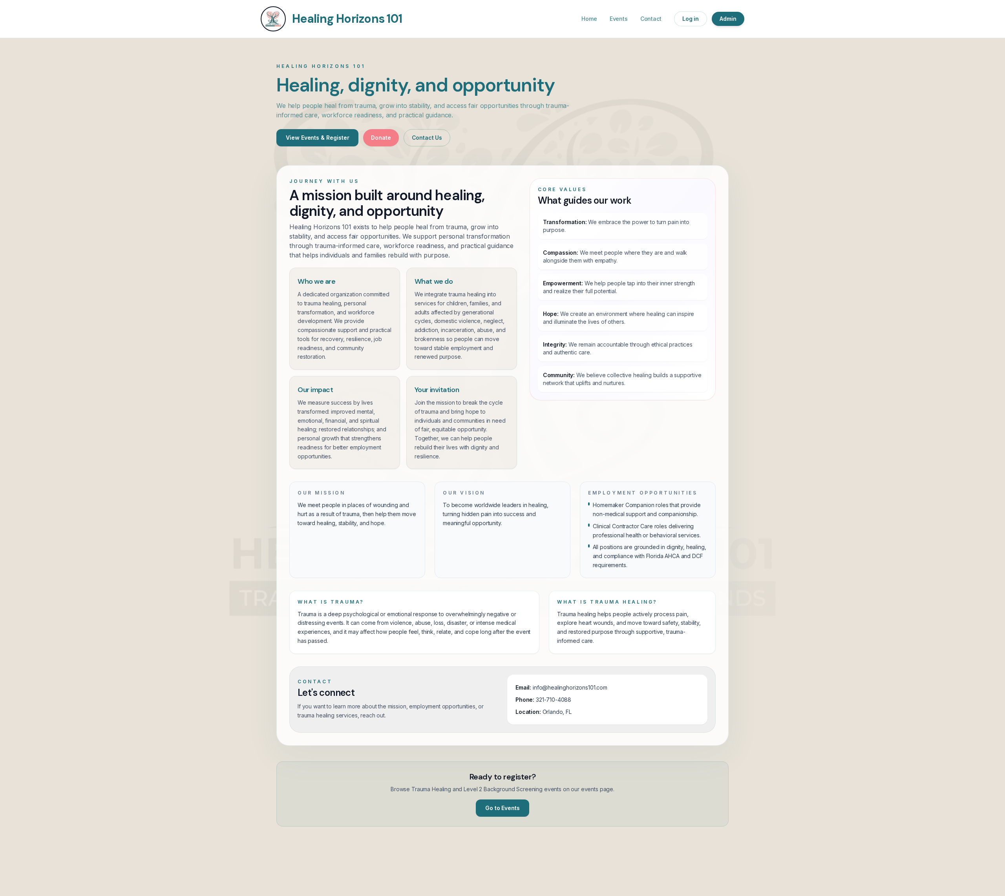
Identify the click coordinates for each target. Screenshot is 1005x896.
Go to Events (502, 808)
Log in (690, 18)
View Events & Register (317, 137)
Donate (381, 137)
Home (589, 18)
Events (619, 18)
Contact (650, 18)
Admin (728, 18)
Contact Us (427, 137)
